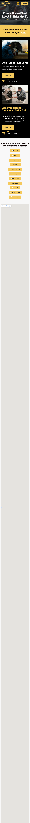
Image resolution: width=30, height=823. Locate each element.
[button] (18, 3)
